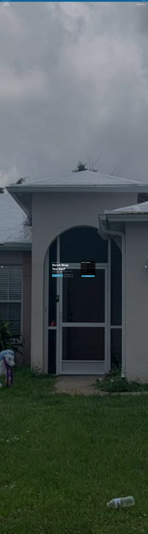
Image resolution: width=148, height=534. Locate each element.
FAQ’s (104, 4)
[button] (2, 267)
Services (96, 4)
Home (92, 4)
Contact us (107, 4)
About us (100, 4)
